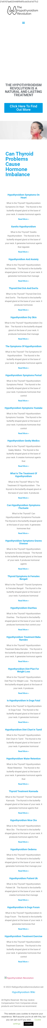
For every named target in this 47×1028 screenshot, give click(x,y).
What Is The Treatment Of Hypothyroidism (23, 475)
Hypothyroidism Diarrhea (23, 608)
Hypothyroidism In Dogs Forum (23, 907)
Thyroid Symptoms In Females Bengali (24, 577)
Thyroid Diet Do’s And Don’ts (23, 288)
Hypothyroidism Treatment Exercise (23, 936)
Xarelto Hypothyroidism (23, 226)
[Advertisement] (23, 53)
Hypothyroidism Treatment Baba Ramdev (24, 638)
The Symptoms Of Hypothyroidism (23, 346)
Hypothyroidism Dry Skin (24, 317)
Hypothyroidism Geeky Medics (23, 440)
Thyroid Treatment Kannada (23, 791)
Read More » (23, 219)
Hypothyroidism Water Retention (23, 758)
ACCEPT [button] (28, 1024)
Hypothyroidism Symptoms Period (23, 375)
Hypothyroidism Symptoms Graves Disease (23, 542)
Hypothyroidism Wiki (23, 992)
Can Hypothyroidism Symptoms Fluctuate (23, 506)
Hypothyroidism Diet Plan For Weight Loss (23, 670)
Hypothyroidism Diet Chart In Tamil (23, 729)
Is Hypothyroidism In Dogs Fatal (23, 700)
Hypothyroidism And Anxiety (24, 259)
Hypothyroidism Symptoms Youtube (23, 408)
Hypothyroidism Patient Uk (23, 878)
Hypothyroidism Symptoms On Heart (24, 196)
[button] (23, 22)
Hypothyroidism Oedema (23, 849)
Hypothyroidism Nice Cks (23, 820)
